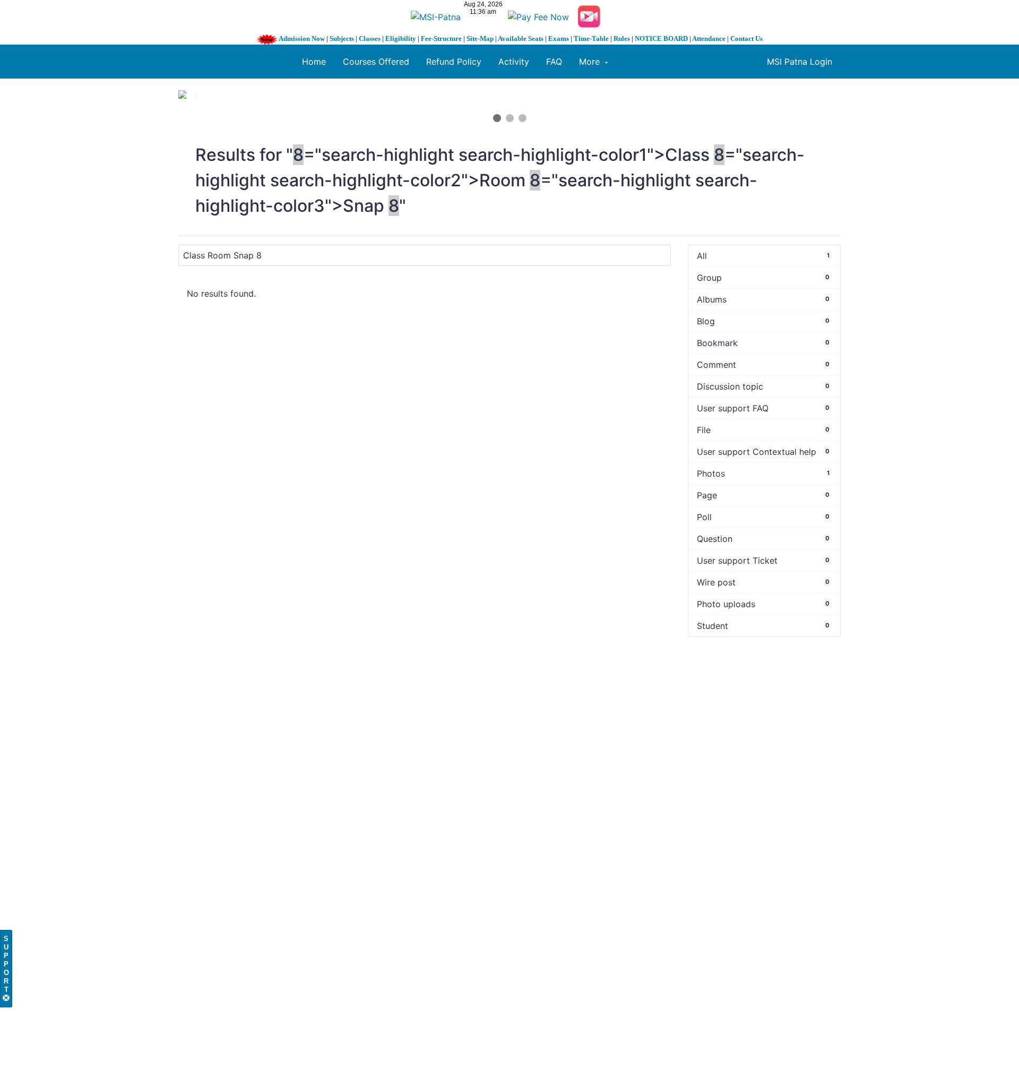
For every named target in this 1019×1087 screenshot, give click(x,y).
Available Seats (520, 38)
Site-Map (480, 38)
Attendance (709, 38)
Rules (622, 38)
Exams (558, 38)
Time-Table (591, 38)
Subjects (342, 38)
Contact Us (746, 38)
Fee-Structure (441, 38)
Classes (370, 38)
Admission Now (302, 38)
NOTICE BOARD (661, 38)
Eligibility (400, 38)
